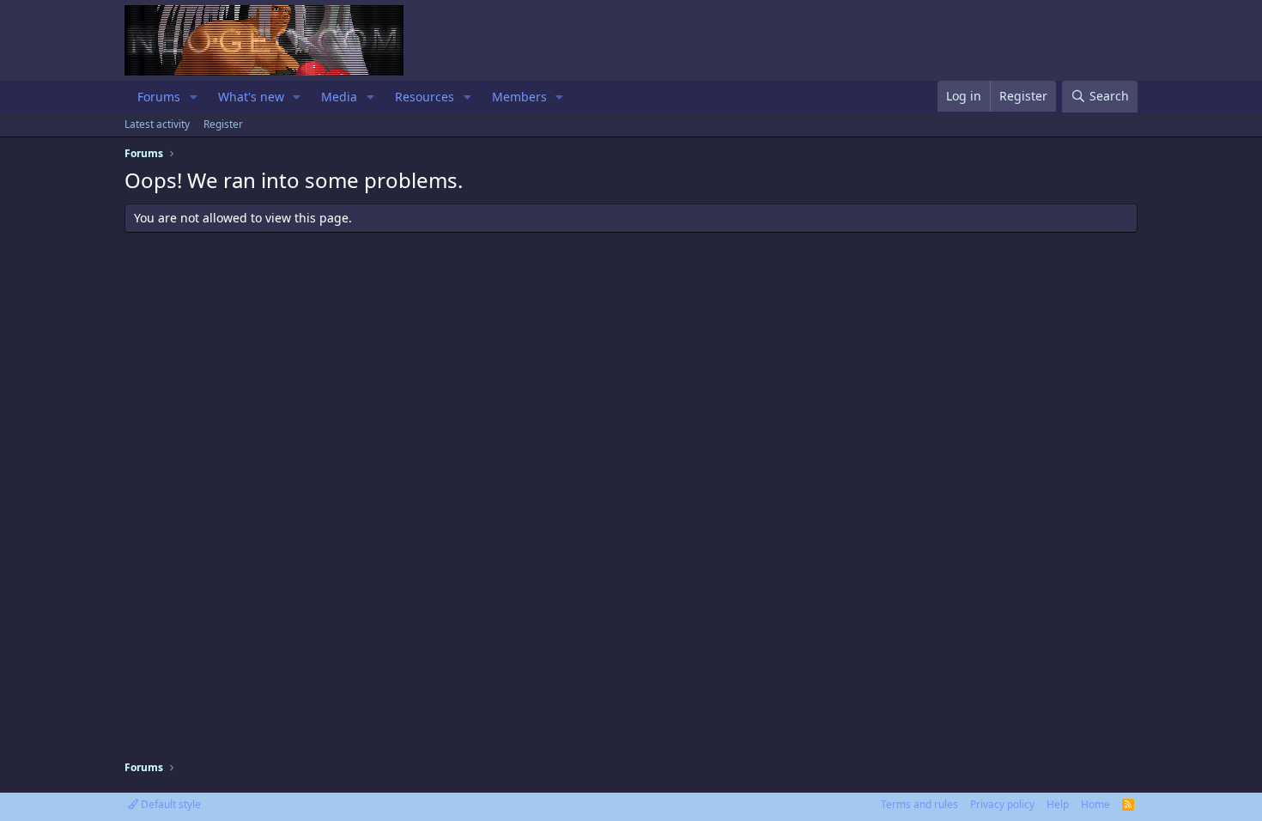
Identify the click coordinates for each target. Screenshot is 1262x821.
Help (1058, 804)
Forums (158, 96)
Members (519, 96)
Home (1095, 804)
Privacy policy (1002, 804)
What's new (251, 96)
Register (223, 124)
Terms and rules (919, 804)
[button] (193, 97)
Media (339, 96)
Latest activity (157, 124)
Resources (424, 96)
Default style (169, 804)
